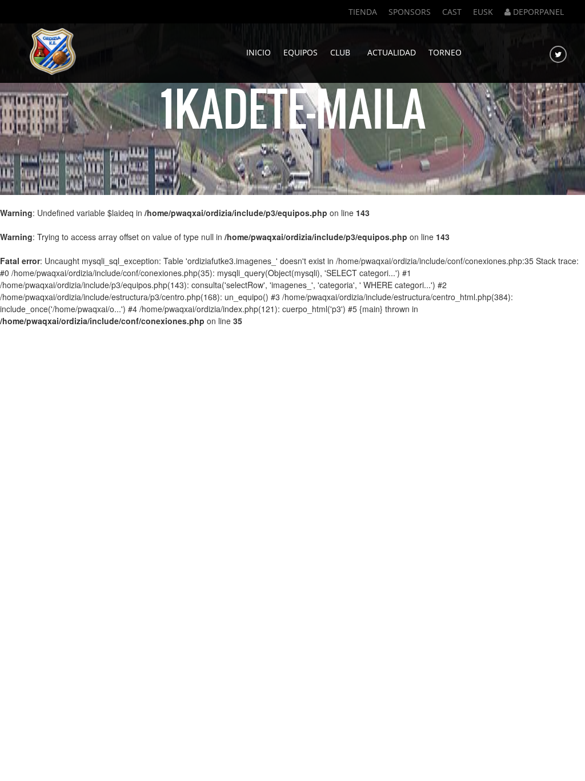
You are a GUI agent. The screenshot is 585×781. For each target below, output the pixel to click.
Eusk (483, 11)
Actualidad (391, 52)
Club (342, 52)
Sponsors (409, 11)
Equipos (300, 52)
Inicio (258, 52)
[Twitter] (558, 54)
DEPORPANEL (537, 11)
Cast (452, 11)
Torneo (445, 52)
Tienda (362, 11)
